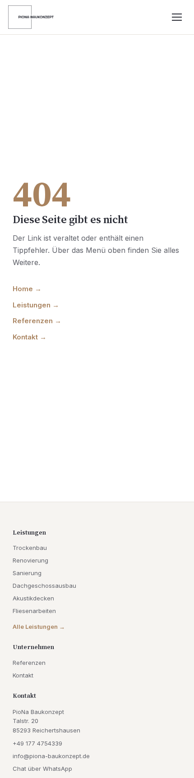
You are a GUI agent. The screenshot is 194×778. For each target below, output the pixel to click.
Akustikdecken (33, 598)
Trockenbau (30, 547)
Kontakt (23, 675)
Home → (27, 288)
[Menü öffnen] (177, 17)
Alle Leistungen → (39, 626)
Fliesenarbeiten (34, 610)
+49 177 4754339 (37, 743)
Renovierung (30, 560)
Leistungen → (36, 305)
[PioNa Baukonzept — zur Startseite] (31, 17)
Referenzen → (37, 320)
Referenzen (29, 662)
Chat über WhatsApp (42, 768)
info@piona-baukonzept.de (51, 756)
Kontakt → (29, 337)
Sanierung (27, 573)
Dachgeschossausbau (44, 585)
